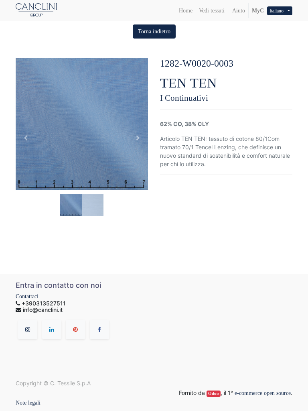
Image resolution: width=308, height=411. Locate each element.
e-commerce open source (263, 393)
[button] (154, 31)
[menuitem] (186, 10)
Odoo (213, 393)
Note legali (28, 403)
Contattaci (27, 296)
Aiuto (238, 11)
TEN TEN (188, 82)
